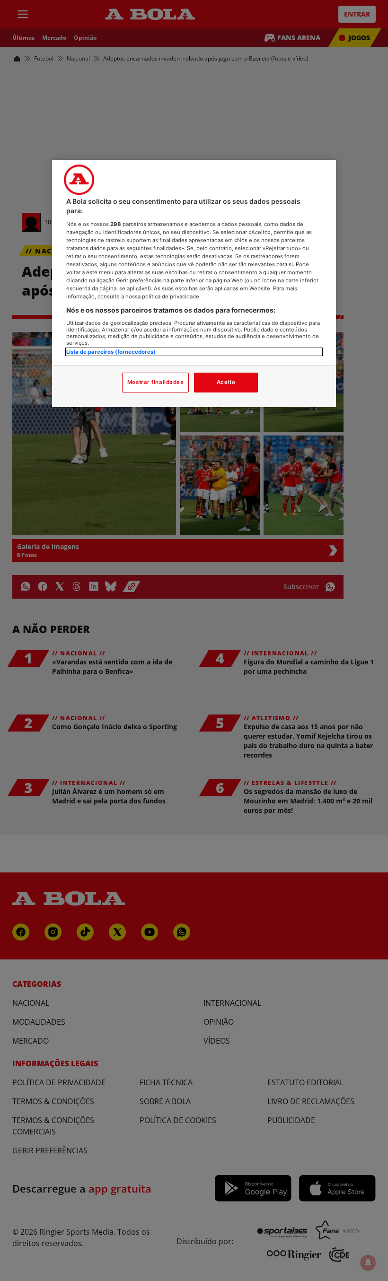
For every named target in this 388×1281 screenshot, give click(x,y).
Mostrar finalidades (155, 382)
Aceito (226, 382)
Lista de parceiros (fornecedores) (111, 352)
